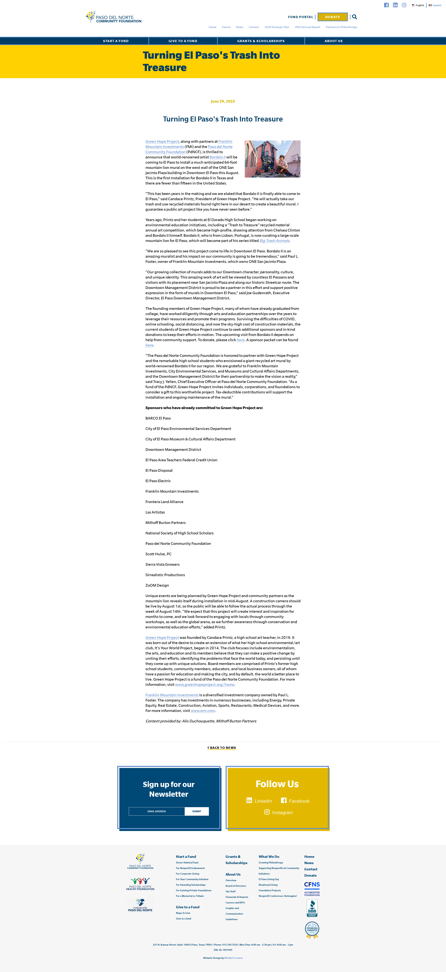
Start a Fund (116, 41)
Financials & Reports (237, 897)
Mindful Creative (233, 958)
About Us (334, 41)
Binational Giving (268, 884)
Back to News (222, 747)
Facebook (299, 801)
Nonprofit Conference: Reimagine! (278, 896)
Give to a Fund (183, 41)
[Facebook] (386, 5)
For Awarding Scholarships (191, 884)
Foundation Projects (270, 890)
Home (212, 27)
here (241, 340)
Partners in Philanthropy (341, 27)
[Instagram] (404, 5)
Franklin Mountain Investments (172, 695)
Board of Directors (236, 885)
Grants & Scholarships (261, 41)
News (239, 27)
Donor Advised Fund (187, 862)
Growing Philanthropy (271, 862)
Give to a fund (183, 918)
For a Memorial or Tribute (190, 896)
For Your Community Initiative (192, 879)
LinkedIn (263, 801)
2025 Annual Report (307, 27)
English (420, 5)
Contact (254, 27)
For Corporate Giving (187, 873)
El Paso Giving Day (269, 879)
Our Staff (231, 891)
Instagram (282, 812)
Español (437, 5)
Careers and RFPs (235, 902)
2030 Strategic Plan (277, 27)
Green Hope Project (162, 141)
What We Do (269, 857)
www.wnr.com (203, 710)
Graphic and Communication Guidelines (234, 914)
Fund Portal (300, 17)
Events (226, 27)
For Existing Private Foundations (194, 890)
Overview (231, 880)
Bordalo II (218, 157)
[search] (354, 17)
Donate (332, 17)
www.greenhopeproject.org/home (204, 684)
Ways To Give (183, 913)
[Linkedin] (395, 5)
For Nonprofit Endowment (190, 868)
